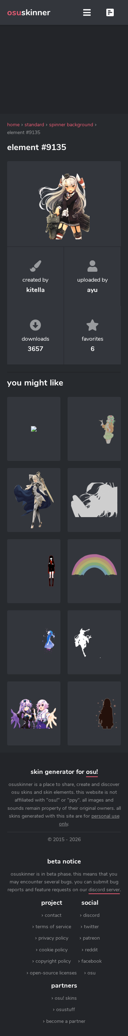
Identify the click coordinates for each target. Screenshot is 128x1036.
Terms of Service (53, 926)
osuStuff (65, 1009)
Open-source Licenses (53, 972)
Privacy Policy (53, 938)
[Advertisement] (64, 69)
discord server (104, 889)
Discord (91, 915)
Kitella (35, 290)
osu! (92, 771)
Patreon (91, 938)
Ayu (92, 290)
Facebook (91, 961)
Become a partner (65, 1021)
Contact (53, 915)
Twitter (91, 926)
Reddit (91, 949)
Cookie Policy (53, 949)
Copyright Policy (53, 961)
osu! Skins (66, 998)
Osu (91, 972)
